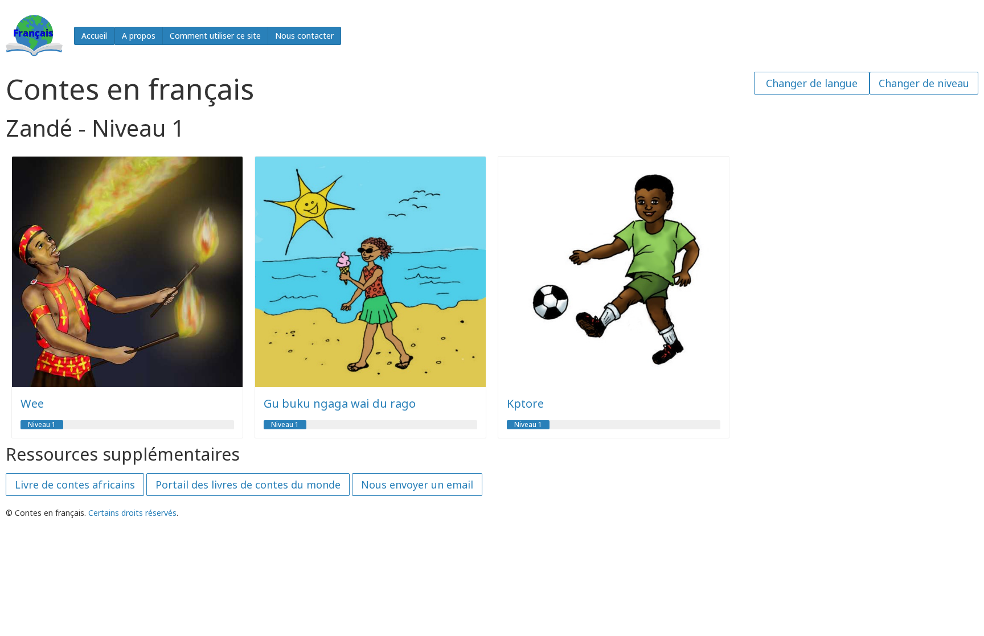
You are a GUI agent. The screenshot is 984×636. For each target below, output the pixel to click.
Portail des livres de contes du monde (248, 484)
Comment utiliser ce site (215, 35)
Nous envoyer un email (417, 484)
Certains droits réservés (132, 512)
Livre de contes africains (75, 484)
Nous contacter (304, 35)
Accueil (94, 35)
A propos (138, 35)
